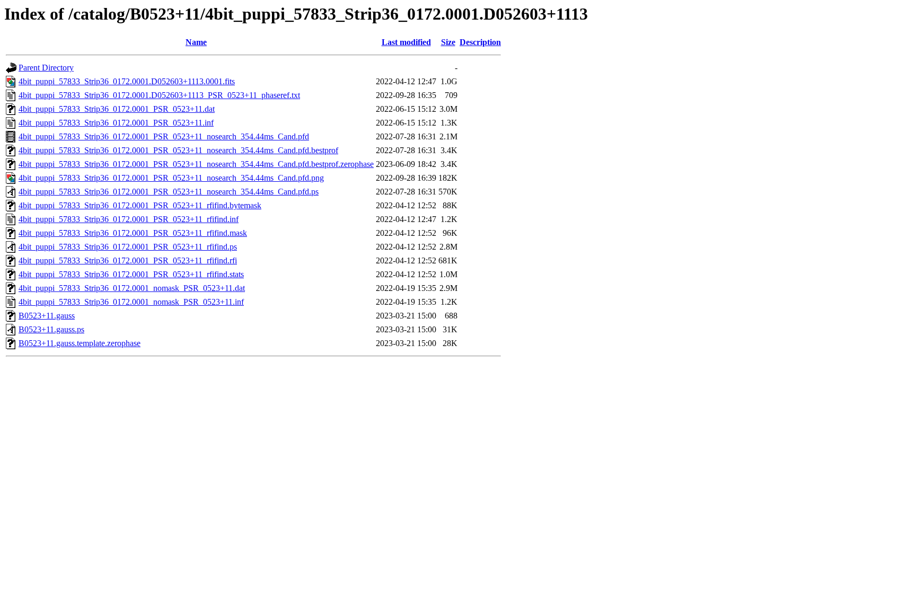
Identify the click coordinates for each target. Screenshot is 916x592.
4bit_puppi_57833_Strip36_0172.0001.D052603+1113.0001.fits (127, 81)
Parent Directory (46, 67)
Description (480, 42)
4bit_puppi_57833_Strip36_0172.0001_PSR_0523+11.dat (117, 108)
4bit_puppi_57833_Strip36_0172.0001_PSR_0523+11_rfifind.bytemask (140, 205)
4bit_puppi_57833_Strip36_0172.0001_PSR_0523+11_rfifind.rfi (128, 260)
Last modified (406, 42)
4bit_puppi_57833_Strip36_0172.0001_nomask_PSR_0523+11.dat (132, 288)
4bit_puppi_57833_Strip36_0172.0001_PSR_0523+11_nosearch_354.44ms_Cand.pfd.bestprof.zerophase (196, 164)
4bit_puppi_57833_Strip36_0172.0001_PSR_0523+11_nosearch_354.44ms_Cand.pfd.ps (169, 191)
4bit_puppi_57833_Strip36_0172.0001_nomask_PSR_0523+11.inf (131, 301)
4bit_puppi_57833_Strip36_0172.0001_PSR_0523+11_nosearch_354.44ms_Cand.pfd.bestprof (178, 150)
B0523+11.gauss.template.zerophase (79, 343)
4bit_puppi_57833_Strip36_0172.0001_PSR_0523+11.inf (116, 122)
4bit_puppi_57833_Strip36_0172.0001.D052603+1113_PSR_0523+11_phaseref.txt (159, 95)
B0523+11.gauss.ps (51, 329)
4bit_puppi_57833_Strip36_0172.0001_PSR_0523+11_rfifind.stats (131, 274)
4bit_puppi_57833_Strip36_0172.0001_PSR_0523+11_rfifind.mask (133, 232)
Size (448, 42)
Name (196, 42)
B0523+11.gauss (47, 315)
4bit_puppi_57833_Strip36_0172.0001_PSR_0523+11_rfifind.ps (128, 246)
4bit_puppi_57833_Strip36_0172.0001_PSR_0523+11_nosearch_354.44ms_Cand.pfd (164, 136)
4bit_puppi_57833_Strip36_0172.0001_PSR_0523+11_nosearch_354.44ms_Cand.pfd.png (171, 177)
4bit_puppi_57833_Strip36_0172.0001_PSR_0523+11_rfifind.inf (129, 219)
